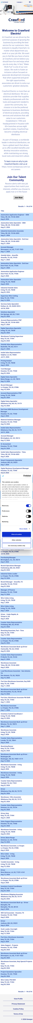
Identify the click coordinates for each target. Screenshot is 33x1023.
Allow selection (16, 540)
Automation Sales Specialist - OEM (13, 223)
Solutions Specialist (8, 312)
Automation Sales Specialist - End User (15, 239)
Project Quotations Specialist (11, 972)
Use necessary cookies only (16, 545)
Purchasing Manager (8, 557)
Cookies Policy (18, 1009)
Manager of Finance (8, 590)
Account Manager (7, 247)
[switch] (28, 511)
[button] (29, 2)
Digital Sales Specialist (9, 377)
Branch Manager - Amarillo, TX (12, 582)
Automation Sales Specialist (11, 279)
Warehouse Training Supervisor (12, 336)
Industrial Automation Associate (12, 231)
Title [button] (2, 211)
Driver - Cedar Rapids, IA (9, 614)
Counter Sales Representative (11, 622)
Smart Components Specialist (11, 460)
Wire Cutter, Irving (7, 598)
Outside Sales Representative (11, 344)
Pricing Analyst (6, 361)
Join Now (19, 198)
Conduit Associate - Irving (10, 862)
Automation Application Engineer (12, 271)
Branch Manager (7, 385)
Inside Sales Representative (11, 352)
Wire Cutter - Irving (7, 854)
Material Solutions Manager (11, 420)
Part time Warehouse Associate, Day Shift (15, 681)
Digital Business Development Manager (15, 468)
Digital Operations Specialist (11, 328)
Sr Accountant (6, 444)
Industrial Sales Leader (9, 574)
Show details (23, 529)
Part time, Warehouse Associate (12, 937)
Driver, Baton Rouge (8, 838)
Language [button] (19, 2)
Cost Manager (6, 369)
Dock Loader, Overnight (9, 929)
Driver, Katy (5, 813)
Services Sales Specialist (10, 304)
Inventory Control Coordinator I (12, 714)
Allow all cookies (16, 534)
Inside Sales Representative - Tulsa (13, 452)
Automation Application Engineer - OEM (15, 215)
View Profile (18, 999)
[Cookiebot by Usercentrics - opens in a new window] (23, 476)
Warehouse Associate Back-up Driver (14, 647)
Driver (3, 789)
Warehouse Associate (8, 663)
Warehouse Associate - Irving (11, 765)
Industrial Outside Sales (9, 288)
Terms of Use (18, 1014)
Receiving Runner (7, 746)
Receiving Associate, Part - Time (12, 630)
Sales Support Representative (11, 821)
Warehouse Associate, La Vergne (12, 846)
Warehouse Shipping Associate (12, 894)
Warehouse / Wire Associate (11, 797)
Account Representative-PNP (11, 320)
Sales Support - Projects (9, 945)
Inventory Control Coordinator (11, 886)
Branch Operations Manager (11, 566)
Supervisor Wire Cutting (9, 296)
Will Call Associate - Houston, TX (12, 913)
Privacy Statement (18, 1004)
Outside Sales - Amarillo (9, 255)
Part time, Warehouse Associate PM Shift (15, 697)
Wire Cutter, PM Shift (8, 980)
